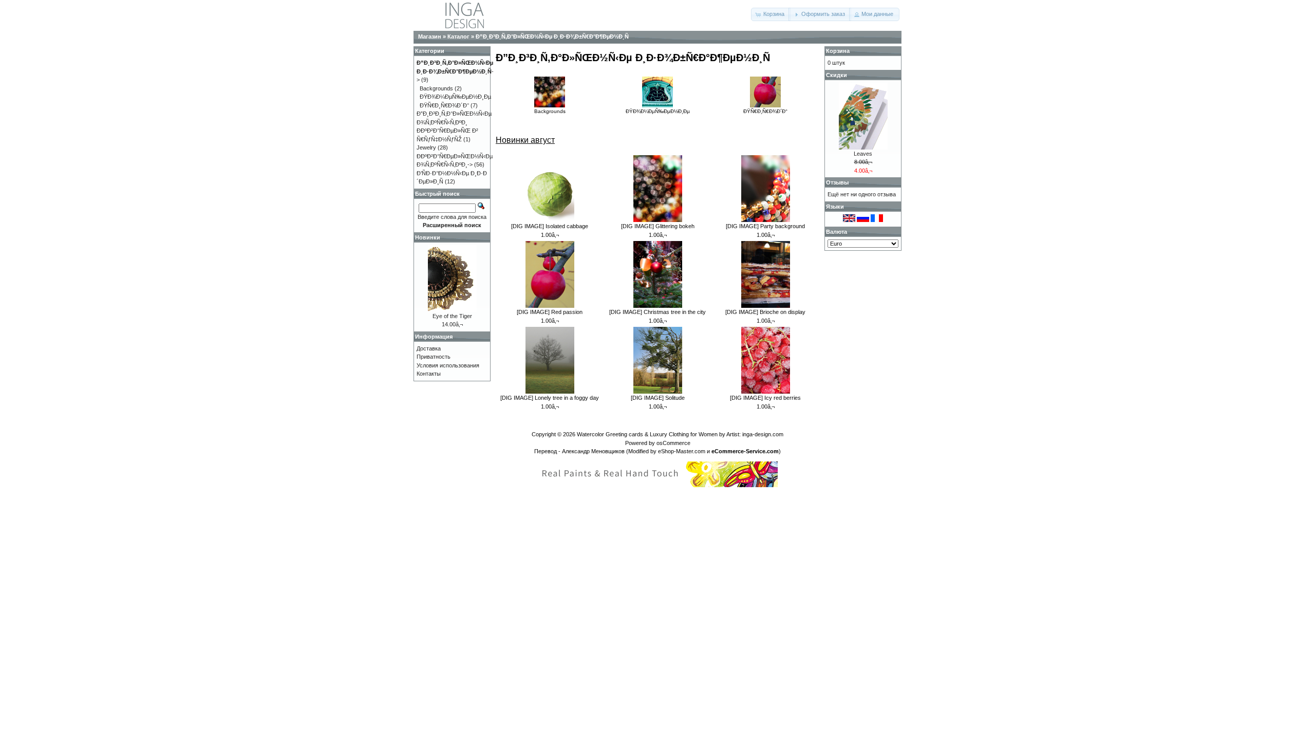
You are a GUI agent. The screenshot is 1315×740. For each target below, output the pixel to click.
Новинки (427, 237)
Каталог (458, 36)
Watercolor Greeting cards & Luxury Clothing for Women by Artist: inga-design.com (680, 434)
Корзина (838, 51)
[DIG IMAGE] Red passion (550, 312)
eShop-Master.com (681, 451)
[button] (771, 14)
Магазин (429, 36)
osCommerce (673, 443)
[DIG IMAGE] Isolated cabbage (549, 226)
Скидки (836, 75)
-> (455, 71)
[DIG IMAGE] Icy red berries (765, 398)
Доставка (429, 348)
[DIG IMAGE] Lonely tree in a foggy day (549, 398)
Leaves (863, 154)
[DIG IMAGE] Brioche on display (765, 312)
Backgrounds (550, 111)
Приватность (433, 357)
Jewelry (426, 147)
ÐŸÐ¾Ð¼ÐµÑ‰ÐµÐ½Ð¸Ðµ (658, 111)
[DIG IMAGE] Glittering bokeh (657, 226)
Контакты (429, 374)
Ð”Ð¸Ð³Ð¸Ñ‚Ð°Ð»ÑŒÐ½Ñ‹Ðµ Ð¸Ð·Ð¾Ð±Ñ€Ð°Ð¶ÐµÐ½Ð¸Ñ (552, 36)
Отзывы (837, 182)
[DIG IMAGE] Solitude (658, 398)
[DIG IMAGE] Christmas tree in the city (657, 312)
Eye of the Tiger (452, 316)
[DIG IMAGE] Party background (765, 226)
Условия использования (448, 365)
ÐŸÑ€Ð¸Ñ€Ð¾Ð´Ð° (765, 111)
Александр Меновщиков (593, 451)
